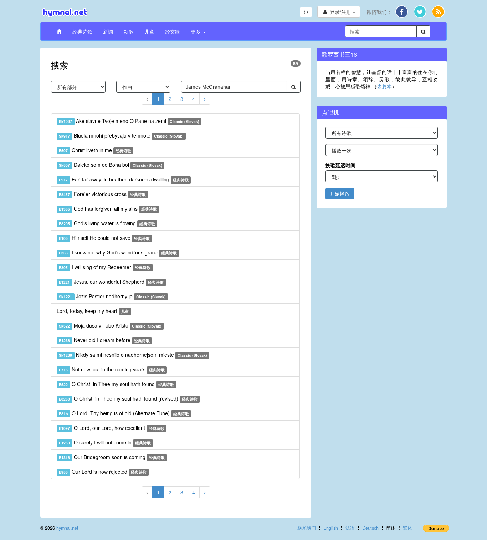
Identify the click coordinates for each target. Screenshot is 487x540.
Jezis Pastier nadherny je (112, 296)
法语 (350, 528)
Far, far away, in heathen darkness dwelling (124, 179)
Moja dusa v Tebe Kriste (110, 325)
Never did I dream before (104, 340)
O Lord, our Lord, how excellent (111, 427)
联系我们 (306, 528)
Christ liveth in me (95, 150)
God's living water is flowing (107, 223)
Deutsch (370, 528)
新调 (108, 31)
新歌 (129, 31)
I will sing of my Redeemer (104, 267)
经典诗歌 (82, 31)
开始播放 (340, 193)
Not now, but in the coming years (112, 369)
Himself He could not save (104, 237)
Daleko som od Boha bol (110, 164)
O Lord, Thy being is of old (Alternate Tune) (124, 413)
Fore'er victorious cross (102, 193)
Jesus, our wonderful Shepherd (111, 281)
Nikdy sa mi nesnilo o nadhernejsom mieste (133, 354)
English (330, 528)
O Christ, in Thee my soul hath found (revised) (128, 398)
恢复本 (384, 86)
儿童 (149, 31)
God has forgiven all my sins (108, 208)
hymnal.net (67, 528)
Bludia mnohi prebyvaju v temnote (121, 135)
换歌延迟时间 (340, 165)
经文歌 (172, 31)
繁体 (407, 528)
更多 (196, 31)
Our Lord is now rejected (103, 471)
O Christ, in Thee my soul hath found (116, 383)
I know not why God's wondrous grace (118, 252)
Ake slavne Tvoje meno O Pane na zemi (129, 120)
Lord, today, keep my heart (93, 310)
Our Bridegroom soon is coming (112, 457)
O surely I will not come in (105, 442)
